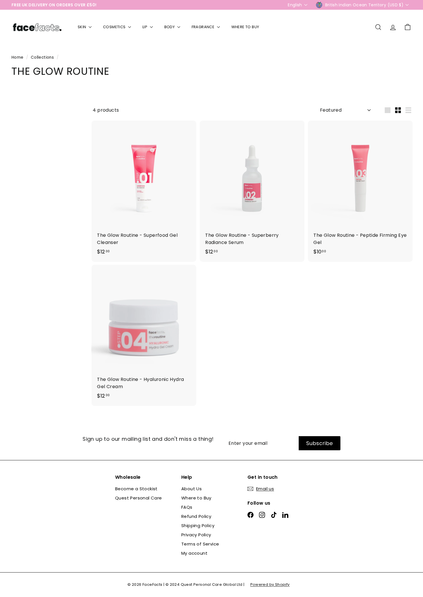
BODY (170, 27)
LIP (145, 27)
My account (194, 553)
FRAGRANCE (204, 27)
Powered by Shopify (270, 584)
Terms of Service (200, 544)
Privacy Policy (196, 535)
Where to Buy (196, 498)
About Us (191, 489)
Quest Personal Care (138, 498)
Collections (43, 57)
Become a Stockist (136, 489)
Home (18, 57)
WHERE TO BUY (245, 27)
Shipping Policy (197, 525)
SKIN (82, 27)
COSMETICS (115, 27)
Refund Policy (196, 516)
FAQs (187, 507)
